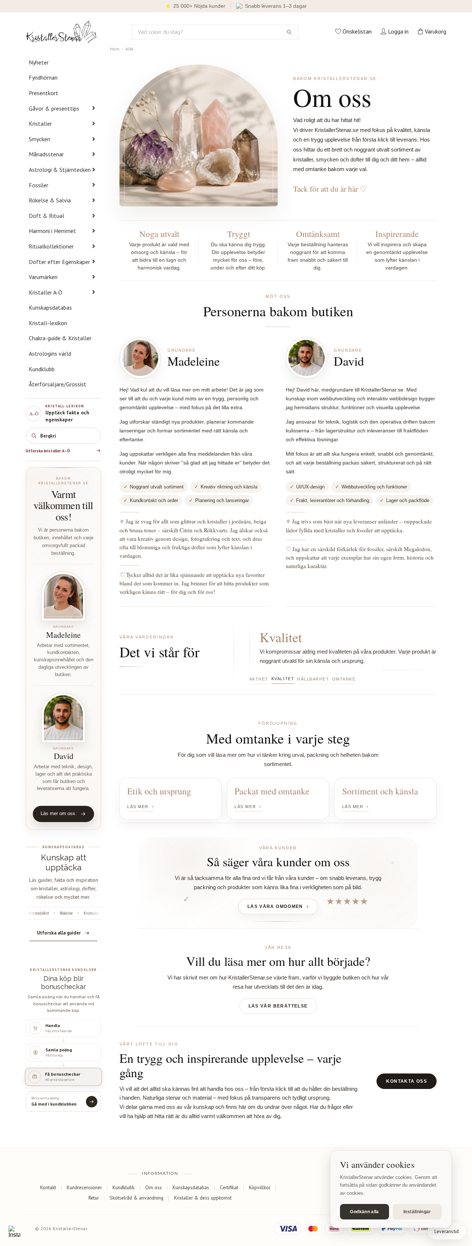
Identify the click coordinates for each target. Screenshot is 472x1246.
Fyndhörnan (43, 77)
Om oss (153, 1187)
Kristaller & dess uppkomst (203, 1197)
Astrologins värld (50, 353)
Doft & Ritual (46, 215)
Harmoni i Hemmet (52, 230)
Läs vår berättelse (278, 1006)
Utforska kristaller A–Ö (48, 450)
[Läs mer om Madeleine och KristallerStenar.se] (63, 596)
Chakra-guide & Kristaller (60, 338)
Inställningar (417, 1211)
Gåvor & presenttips (54, 108)
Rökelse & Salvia (50, 200)
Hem (114, 49)
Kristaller (40, 123)
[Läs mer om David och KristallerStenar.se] (63, 717)
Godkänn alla (364, 1211)
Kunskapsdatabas (50, 307)
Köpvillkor (259, 1187)
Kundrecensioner (84, 1187)
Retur (93, 1197)
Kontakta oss (406, 1081)
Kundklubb (42, 369)
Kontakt (48, 1187)
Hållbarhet (313, 679)
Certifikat (229, 1187)
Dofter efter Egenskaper (59, 261)
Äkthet (258, 679)
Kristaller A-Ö (45, 292)
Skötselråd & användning (136, 1197)
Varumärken (43, 277)
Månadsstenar (46, 154)
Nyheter (39, 62)
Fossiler (38, 185)
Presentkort (43, 93)
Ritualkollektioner (51, 246)
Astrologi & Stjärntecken (60, 169)
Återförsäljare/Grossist (57, 384)
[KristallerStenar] (61, 32)
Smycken (39, 139)
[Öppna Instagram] (14, 1231)
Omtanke (344, 679)
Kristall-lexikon (48, 323)
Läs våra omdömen (275, 906)
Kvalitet (282, 678)
